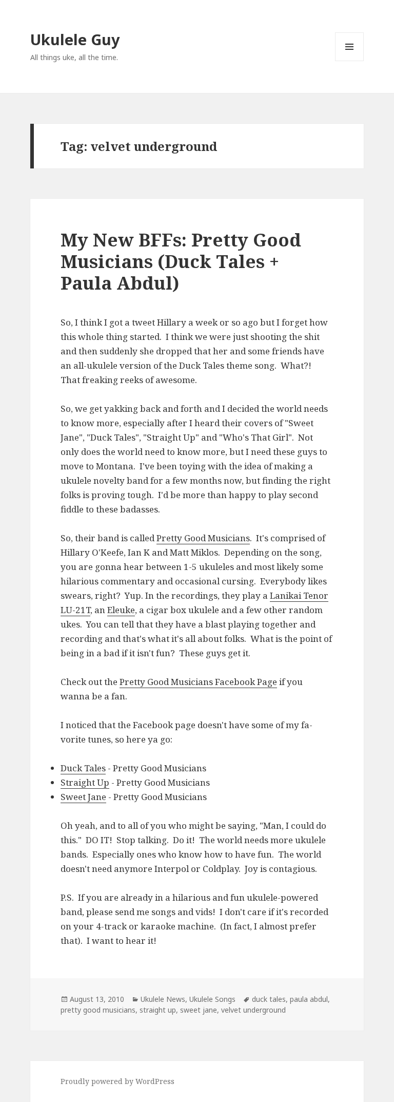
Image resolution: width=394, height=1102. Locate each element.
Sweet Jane (83, 797)
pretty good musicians (98, 1010)
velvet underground (253, 1010)
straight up (158, 1010)
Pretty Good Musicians (203, 538)
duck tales (269, 999)
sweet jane (198, 1010)
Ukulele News (163, 999)
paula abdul (309, 999)
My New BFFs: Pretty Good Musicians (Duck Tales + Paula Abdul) (181, 261)
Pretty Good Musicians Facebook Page (198, 682)
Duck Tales (83, 768)
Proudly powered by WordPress (117, 1081)
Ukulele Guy (75, 39)
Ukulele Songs (212, 999)
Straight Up (85, 782)
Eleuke (121, 610)
